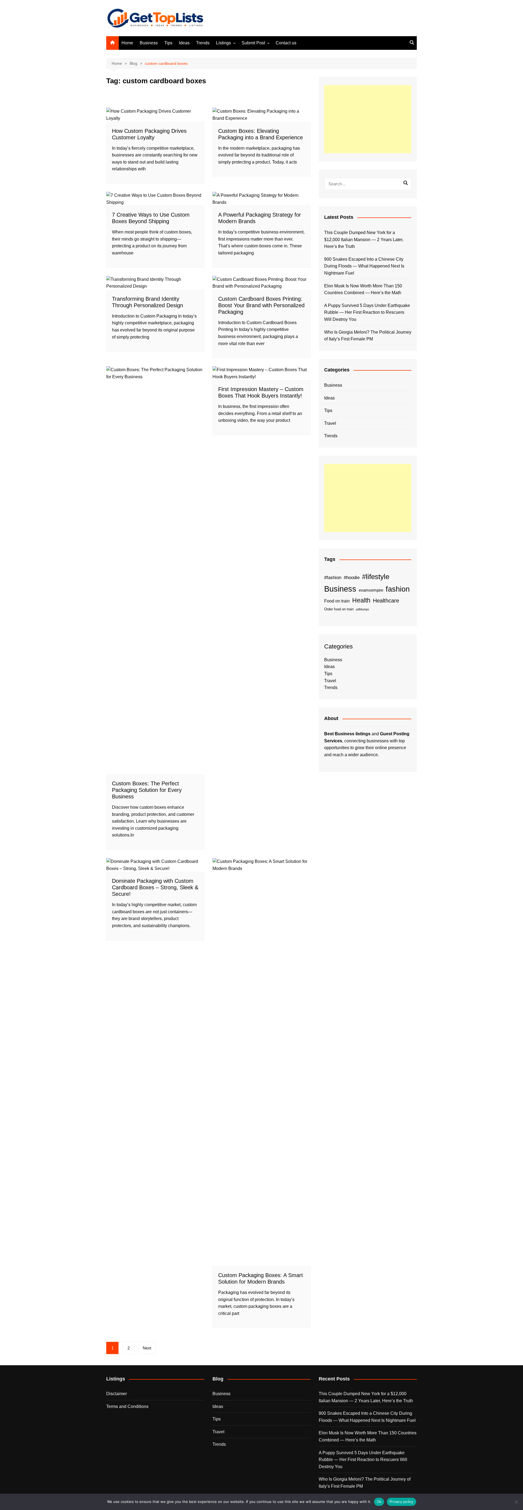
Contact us (286, 43)
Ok (379, 1501)
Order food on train (339, 609)
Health (361, 600)
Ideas (184, 43)
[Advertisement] (367, 119)
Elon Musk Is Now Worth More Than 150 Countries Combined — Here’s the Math (363, 289)
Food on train (337, 601)
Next (147, 1348)
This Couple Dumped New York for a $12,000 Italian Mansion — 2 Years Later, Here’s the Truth (363, 239)
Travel (330, 423)
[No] (516, 1502)
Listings (223, 43)
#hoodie (352, 577)
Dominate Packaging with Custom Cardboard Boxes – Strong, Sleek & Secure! (155, 887)
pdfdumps (362, 609)
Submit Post (253, 43)
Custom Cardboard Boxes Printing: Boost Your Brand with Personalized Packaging (261, 305)
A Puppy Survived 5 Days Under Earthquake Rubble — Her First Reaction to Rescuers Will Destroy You (367, 312)
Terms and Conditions (127, 1406)
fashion (398, 589)
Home (127, 43)
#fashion (332, 577)
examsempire (371, 590)
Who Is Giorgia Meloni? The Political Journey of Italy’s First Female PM (367, 336)
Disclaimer (116, 1393)
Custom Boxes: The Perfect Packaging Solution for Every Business (147, 789)
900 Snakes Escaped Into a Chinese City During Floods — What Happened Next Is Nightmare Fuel (364, 266)
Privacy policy (401, 1501)
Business (149, 43)
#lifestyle (375, 577)
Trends (202, 43)
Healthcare (386, 601)
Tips (168, 43)
